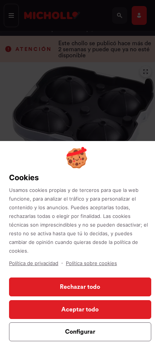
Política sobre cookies (91, 263)
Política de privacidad (33, 263)
